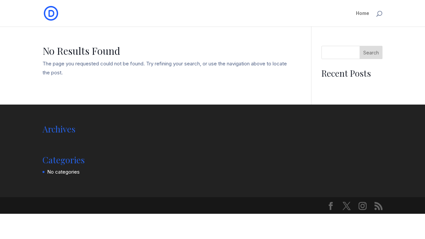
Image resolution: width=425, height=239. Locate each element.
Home (362, 13)
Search (371, 52)
